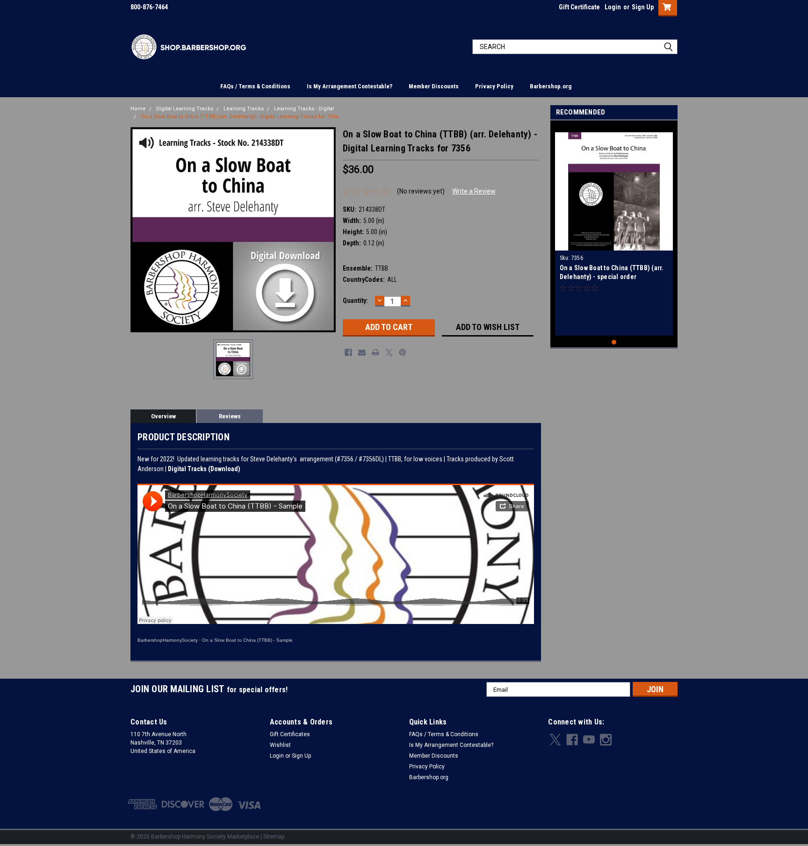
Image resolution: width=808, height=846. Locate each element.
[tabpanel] (614, 230)
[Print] (375, 352)
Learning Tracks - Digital (304, 109)
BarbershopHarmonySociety (167, 640)
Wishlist (280, 745)
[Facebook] (348, 352)
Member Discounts (434, 86)
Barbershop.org (550, 86)
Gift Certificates (290, 734)
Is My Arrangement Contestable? (349, 86)
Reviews (230, 416)
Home (138, 109)
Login (613, 7)
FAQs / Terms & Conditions (255, 86)
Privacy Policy (494, 86)
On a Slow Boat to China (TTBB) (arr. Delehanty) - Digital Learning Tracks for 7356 (239, 117)
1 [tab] (614, 342)
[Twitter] (389, 352)
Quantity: (355, 300)
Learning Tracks (244, 109)
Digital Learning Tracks (184, 109)
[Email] (362, 352)
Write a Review (474, 191)
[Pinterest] (402, 352)
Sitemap (273, 836)
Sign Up (643, 7)
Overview (163, 416)
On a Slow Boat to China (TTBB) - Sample (247, 640)
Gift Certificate (579, 7)
